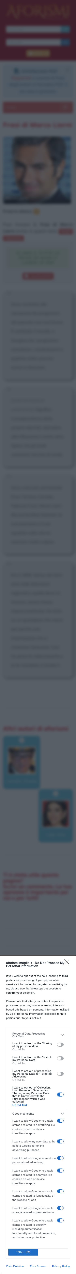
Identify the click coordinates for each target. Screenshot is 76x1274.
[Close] (68, 963)
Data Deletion (15, 1266)
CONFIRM (23, 1252)
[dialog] (38, 1114)
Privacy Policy (61, 1266)
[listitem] (38, 1035)
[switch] (60, 1045)
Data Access (38, 1266)
